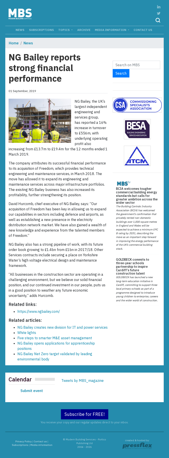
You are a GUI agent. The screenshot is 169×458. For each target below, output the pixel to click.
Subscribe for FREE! (84, 414)
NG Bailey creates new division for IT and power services (62, 327)
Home (14, 43)
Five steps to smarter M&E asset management (54, 338)
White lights (26, 332)
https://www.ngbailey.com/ (38, 311)
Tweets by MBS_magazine (82, 380)
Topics (64, 30)
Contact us (143, 30)
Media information (111, 30)
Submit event (31, 390)
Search (121, 73)
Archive (83, 30)
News (20, 30)
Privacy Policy (23, 441)
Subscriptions (41, 30)
